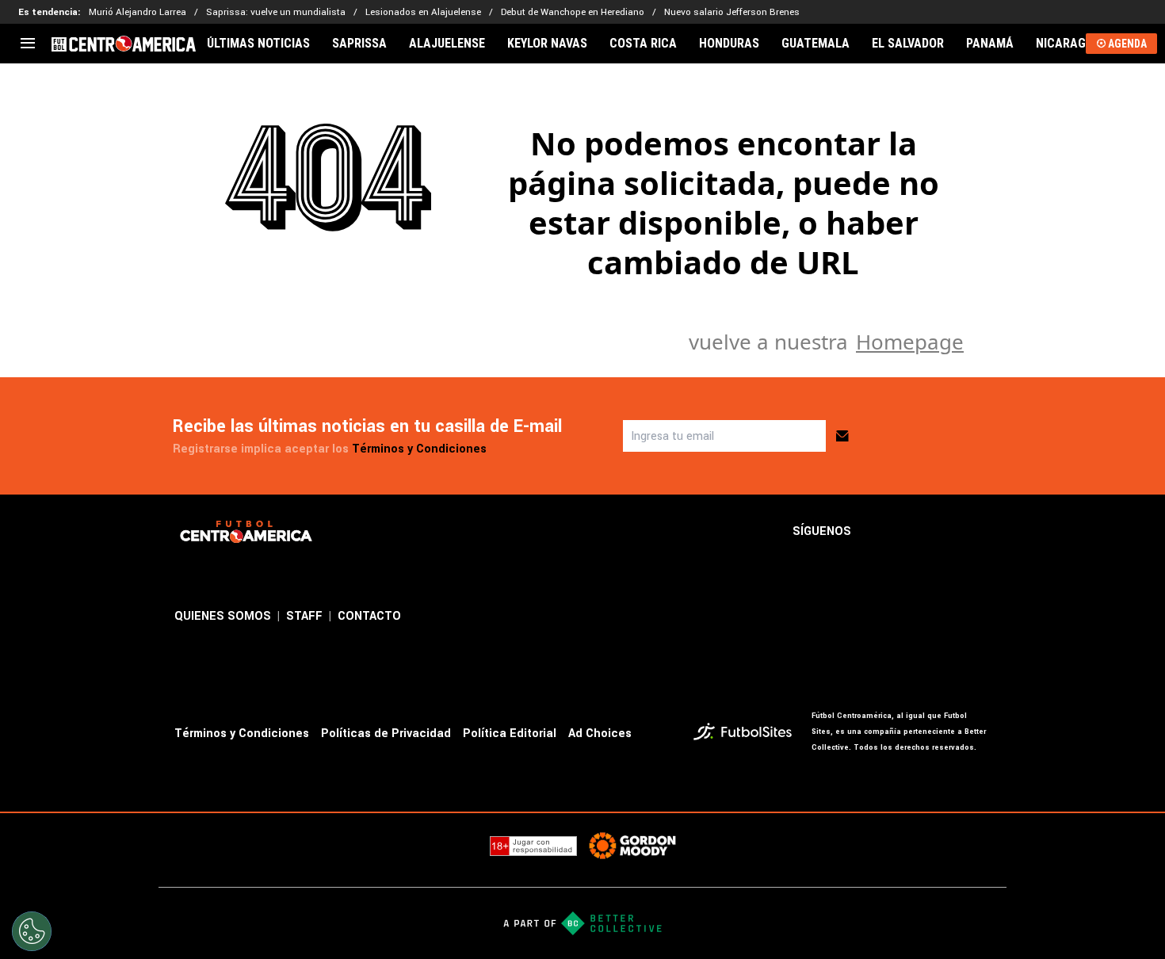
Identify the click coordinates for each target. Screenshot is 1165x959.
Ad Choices (600, 733)
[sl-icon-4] (981, 531)
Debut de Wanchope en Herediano (572, 12)
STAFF (304, 616)
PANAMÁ (990, 43)
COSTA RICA (643, 43)
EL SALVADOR (908, 43)
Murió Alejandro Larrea (137, 12)
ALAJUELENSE (447, 43)
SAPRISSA (359, 43)
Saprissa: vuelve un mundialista (276, 12)
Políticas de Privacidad (386, 733)
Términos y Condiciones (419, 449)
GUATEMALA (815, 43)
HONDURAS (729, 43)
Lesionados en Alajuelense (423, 12)
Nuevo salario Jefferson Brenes (732, 12)
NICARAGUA (1068, 43)
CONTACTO (369, 616)
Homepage (910, 341)
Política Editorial (509, 733)
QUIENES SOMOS (222, 616)
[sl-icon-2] (911, 531)
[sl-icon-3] (946, 531)
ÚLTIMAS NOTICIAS (258, 43)
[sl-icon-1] (876, 531)
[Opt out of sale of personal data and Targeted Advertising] (32, 931)
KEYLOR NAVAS (547, 43)
